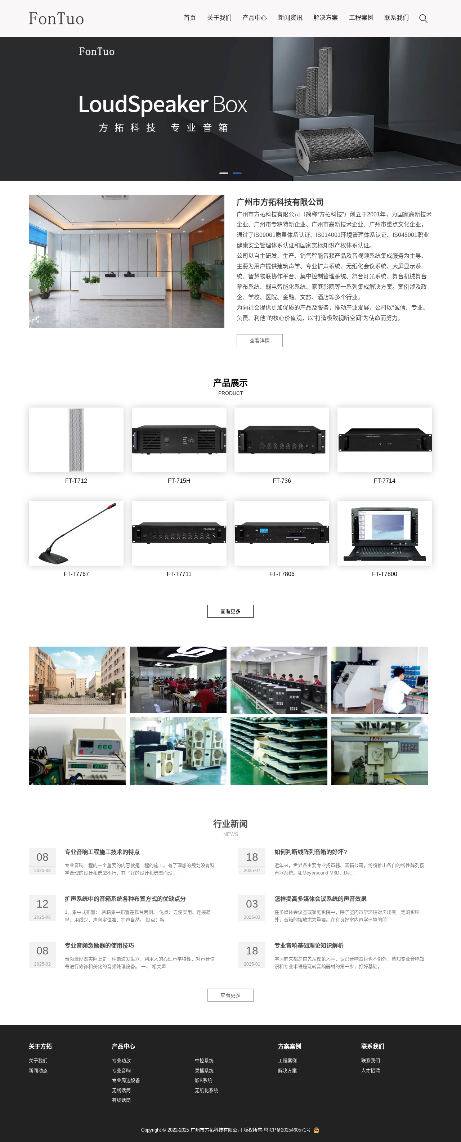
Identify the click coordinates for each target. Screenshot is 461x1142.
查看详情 (260, 340)
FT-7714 (384, 481)
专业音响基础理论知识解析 (309, 946)
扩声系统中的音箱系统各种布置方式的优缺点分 (125, 899)
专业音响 (121, 1070)
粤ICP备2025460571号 (287, 1130)
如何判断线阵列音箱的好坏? (310, 852)
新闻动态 (38, 1070)
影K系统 (203, 1080)
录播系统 (204, 1070)
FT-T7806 (282, 574)
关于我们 (219, 17)
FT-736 (282, 481)
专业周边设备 (126, 1080)
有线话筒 (121, 1100)
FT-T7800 (384, 574)
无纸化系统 (206, 1090)
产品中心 (254, 17)
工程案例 (361, 17)
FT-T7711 (179, 574)
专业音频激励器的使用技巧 (99, 946)
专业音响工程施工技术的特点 (102, 852)
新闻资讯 (290, 17)
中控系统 (204, 1060)
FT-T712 (76, 481)
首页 (190, 17)
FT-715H (179, 481)
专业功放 (121, 1060)
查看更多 (230, 611)
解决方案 (325, 17)
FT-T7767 (76, 574)
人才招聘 (370, 1070)
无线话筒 (121, 1090)
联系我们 (396, 17)
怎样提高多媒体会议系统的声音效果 (320, 899)
